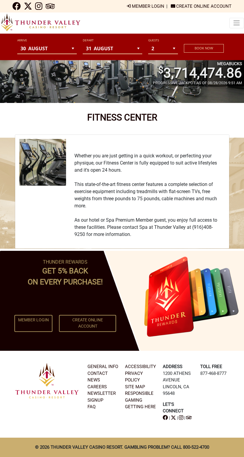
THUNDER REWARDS (65, 262)
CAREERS (97, 386)
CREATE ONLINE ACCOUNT (87, 323)
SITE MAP (135, 386)
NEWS (93, 380)
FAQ (91, 406)
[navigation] (16, 7)
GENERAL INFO (102, 366)
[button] (73, 48)
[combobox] (43, 48)
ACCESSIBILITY (140, 366)
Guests (153, 40)
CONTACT (97, 373)
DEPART (88, 40)
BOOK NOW (204, 48)
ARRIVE (22, 40)
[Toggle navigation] (236, 23)
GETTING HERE (140, 406)
